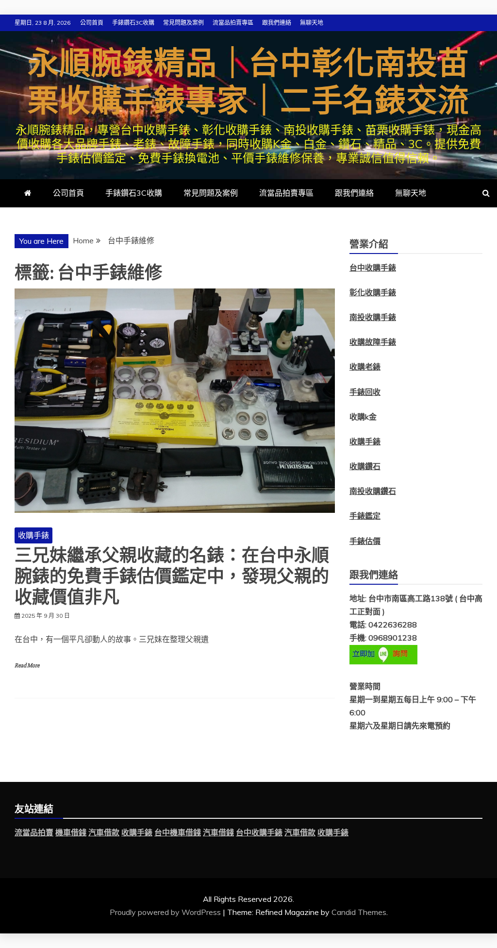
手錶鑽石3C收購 (133, 22)
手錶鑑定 (365, 516)
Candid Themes (358, 912)
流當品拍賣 (34, 832)
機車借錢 (70, 832)
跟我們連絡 (276, 22)
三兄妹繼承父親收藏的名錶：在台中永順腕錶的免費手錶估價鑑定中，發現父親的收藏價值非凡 (172, 577)
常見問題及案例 (183, 22)
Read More (27, 665)
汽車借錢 (218, 832)
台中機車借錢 (177, 832)
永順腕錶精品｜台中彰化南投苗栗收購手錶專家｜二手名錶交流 (248, 82)
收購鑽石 (365, 466)
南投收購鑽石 (372, 491)
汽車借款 (103, 832)
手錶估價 (365, 541)
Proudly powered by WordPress (166, 912)
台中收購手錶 (259, 832)
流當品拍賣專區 (233, 22)
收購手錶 (33, 535)
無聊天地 (311, 22)
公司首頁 (91, 22)
